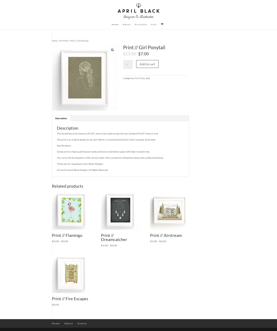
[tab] (61, 118)
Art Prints (63, 40)
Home (115, 24)
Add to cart (147, 64)
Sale (148, 78)
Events (82, 323)
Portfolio (141, 24)
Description (61, 118)
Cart (154, 24)
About (127, 24)
